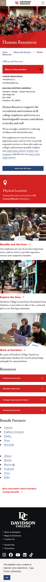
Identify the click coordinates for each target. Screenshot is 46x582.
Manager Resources (11, 388)
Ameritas (8, 427)
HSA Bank (9, 444)
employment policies (16, 150)
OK (7, 577)
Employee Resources (12, 378)
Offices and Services (22, 52)
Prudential (9, 468)
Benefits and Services (13, 244)
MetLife (8, 460)
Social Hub (9, 544)
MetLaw (8, 464)
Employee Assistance (14, 431)
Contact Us (9, 539)
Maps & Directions (12, 535)
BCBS (7, 477)
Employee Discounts (11, 410)
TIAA (7, 473)
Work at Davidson (11, 350)
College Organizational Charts (15, 400)
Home (4, 52)
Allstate (7, 455)
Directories (9, 548)
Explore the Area (10, 297)
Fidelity (7, 436)
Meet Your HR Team (23, 168)
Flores (7, 440)
